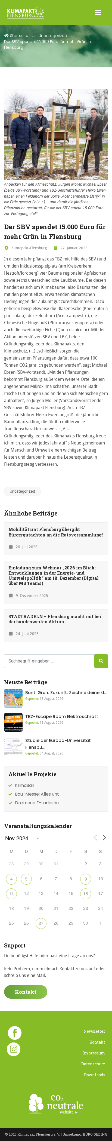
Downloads (94, 1074)
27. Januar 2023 (73, 247)
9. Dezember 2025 (31, 595)
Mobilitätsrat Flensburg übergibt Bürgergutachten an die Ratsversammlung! (55, 531)
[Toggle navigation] (98, 12)
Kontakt (25, 992)
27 (41, 923)
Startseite (18, 35)
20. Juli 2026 (26, 546)
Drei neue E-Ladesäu (37, 803)
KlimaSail (24, 785)
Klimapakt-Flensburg (28, 247)
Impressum (93, 1053)
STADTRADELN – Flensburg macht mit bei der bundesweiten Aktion (54, 619)
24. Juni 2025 (27, 633)
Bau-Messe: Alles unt (37, 794)
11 (11, 893)
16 (85, 893)
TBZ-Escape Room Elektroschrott (61, 716)
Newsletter (94, 1031)
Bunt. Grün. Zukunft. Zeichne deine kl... (66, 692)
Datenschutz (93, 1063)
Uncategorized (53, 35)
